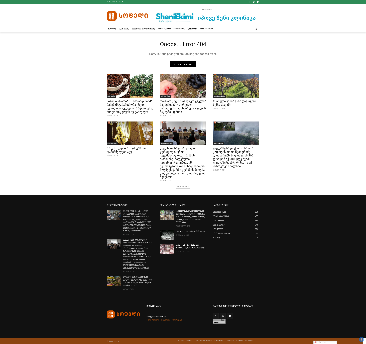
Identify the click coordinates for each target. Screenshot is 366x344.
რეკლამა (165, 319)
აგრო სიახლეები (219, 96)
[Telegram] (257, 2)
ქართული (321, 342)
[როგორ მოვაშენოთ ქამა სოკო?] (167, 235)
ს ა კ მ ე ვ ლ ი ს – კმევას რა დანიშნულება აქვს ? (126, 150)
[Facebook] (249, 2)
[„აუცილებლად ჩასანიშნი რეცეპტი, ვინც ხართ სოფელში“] (167, 249)
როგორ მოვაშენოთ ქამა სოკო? (191, 232)
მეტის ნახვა (182, 186)
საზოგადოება (165, 96)
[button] (255, 29)
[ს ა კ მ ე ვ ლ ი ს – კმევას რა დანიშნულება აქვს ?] (130, 133)
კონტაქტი (177, 319)
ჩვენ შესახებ (153, 319)
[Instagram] (253, 2)
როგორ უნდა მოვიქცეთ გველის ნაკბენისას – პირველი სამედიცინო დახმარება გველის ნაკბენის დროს (183, 106)
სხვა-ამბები (111, 96)
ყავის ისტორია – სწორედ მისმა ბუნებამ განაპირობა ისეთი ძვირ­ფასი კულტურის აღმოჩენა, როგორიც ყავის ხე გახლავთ (130, 106)
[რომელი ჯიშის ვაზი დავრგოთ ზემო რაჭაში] (236, 86)
